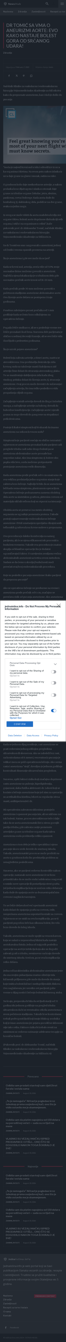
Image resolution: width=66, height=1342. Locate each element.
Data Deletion (15, 735)
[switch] (53, 671)
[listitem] (33, 664)
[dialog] (33, 671)
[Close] (60, 607)
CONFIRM (20, 724)
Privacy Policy (51, 735)
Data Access (33, 735)
